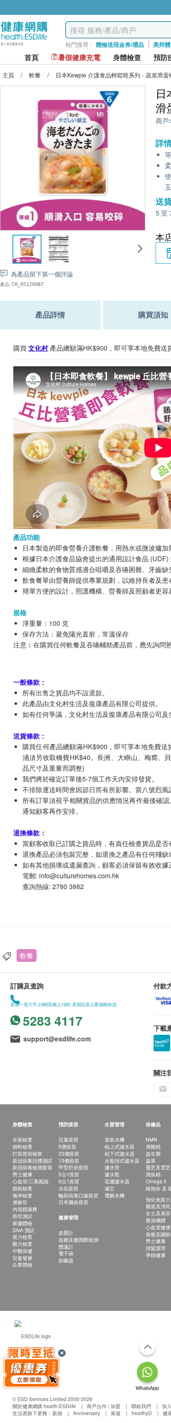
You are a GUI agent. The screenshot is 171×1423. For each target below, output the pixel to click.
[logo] (24, 46)
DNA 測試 (23, 1229)
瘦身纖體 (156, 1219)
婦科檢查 (22, 1146)
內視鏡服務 (24, 1208)
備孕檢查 (22, 1195)
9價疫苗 (67, 1146)
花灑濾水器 (117, 1181)
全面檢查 (22, 1139)
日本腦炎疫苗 (73, 1201)
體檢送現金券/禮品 (120, 44)
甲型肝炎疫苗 (73, 1167)
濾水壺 (112, 1167)
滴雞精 (153, 1146)
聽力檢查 (22, 1243)
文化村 (38, 348)
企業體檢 (22, 1264)
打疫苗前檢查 (27, 1153)
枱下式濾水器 (119, 1153)
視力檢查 (22, 1236)
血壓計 (66, 1232)
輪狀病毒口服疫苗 (78, 1195)
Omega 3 (156, 1181)
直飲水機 (115, 1139)
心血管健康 (158, 1227)
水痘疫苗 (68, 1188)
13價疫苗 (69, 1160)
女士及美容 (158, 1212)
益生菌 (153, 1153)
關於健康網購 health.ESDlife (44, 1405)
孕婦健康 (156, 1254)
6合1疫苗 (69, 1181)
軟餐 (26, 955)
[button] (139, 248)
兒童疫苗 (68, 1139)
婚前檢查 (22, 1188)
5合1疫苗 (69, 1174)
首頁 (31, 57)
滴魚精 (153, 1174)
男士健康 (22, 1174)
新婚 (57, 1412)
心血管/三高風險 (30, 1181)
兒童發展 (22, 1257)
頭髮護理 (156, 1247)
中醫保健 (22, 1250)
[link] (33, 1334)
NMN (151, 1139)
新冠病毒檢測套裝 (32, 1167)
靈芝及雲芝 (158, 1167)
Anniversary (86, 1412)
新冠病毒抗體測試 (32, 1160)
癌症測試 (22, 1215)
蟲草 (151, 1160)
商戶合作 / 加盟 (103, 1405)
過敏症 (19, 1201)
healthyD (142, 1412)
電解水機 (115, 1195)
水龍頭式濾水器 (122, 1160)
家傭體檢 (22, 1222)
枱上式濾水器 (119, 1146)
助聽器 (66, 1260)
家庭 (116, 1412)
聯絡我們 (141, 1405)
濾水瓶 (112, 1174)
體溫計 (66, 1246)
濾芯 (110, 1188)
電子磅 (66, 1253)
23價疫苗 (69, 1153)
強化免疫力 (158, 1199)
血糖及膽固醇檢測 (78, 1239)
